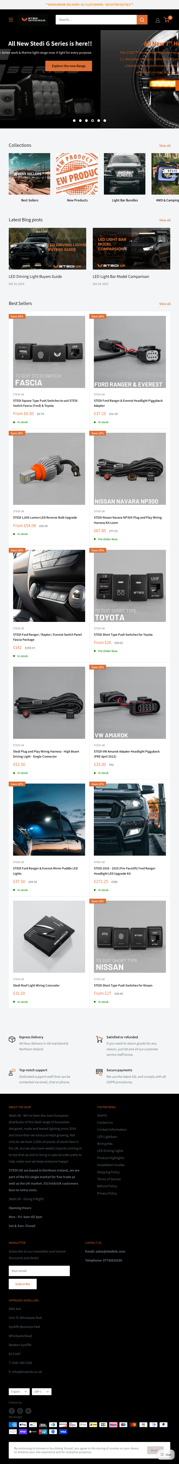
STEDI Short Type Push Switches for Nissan (123, 985)
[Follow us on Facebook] (12, 1411)
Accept (155, 1450)
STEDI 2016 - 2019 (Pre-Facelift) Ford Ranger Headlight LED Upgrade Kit (124, 870)
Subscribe (22, 1284)
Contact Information (112, 1129)
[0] (166, 19)
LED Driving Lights (110, 1150)
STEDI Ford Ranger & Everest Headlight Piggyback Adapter (128, 403)
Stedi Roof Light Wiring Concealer (36, 985)
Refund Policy (107, 1186)
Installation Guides (111, 1165)
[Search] (142, 19)
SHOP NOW (89, 85)
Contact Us (105, 1122)
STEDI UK (99, 628)
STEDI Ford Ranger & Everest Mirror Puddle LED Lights (45, 870)
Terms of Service (109, 1179)
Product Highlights (110, 1158)
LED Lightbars (107, 1136)
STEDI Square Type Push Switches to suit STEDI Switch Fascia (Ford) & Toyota (45, 403)
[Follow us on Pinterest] (28, 1411)
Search (102, 1115)
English (15, 1391)
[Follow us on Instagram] (20, 1411)
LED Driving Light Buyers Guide (35, 276)
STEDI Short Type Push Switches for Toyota (123, 634)
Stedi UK (18, 394)
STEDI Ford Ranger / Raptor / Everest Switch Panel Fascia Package (47, 637)
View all (165, 145)
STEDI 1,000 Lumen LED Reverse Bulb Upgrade (45, 517)
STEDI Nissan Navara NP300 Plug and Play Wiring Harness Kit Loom (128, 519)
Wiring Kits (105, 1143)
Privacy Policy (107, 1193)
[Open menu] (11, 19)
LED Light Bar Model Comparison (121, 276)
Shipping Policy (108, 1172)
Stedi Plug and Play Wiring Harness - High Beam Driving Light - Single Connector (46, 753)
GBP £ (38, 1391)
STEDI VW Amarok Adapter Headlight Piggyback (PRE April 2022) (127, 753)
